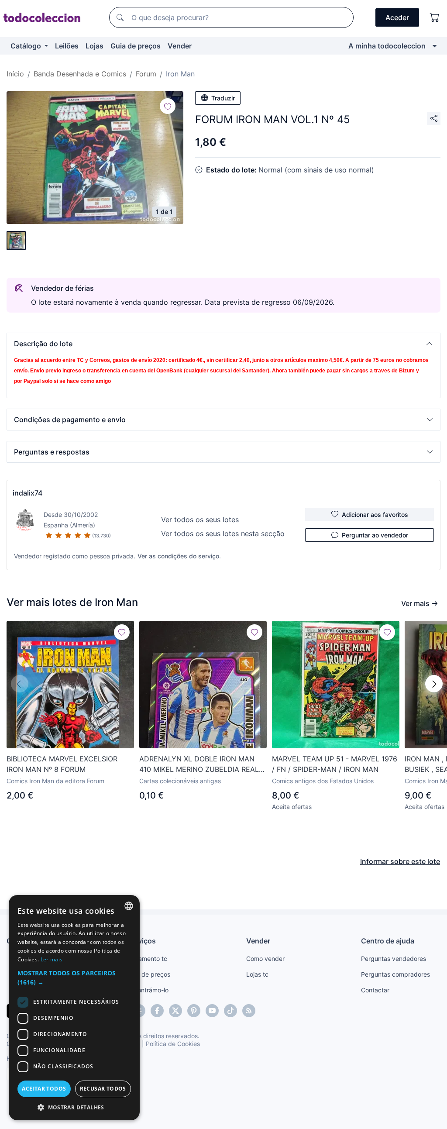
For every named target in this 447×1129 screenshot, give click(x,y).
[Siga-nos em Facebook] (157, 1010)
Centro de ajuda (387, 940)
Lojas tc (257, 974)
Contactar (375, 990)
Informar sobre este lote (400, 861)
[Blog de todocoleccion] (248, 1010)
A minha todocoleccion (387, 45)
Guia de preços (135, 45)
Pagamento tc (147, 958)
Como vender (265, 958)
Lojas (94, 45)
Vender (180, 45)
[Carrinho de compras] (435, 17)
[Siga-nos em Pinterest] (193, 1010)
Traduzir (223, 98)
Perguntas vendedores (393, 958)
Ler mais (51, 959)
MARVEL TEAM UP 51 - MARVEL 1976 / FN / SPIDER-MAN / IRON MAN (334, 764)
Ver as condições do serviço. (179, 556)
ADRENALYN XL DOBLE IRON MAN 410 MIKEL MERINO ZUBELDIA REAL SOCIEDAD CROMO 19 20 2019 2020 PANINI (200, 764)
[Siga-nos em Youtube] (212, 1010)
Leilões (67, 45)
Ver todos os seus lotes (200, 519)
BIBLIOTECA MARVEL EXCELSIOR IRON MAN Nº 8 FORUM (62, 764)
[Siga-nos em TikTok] (230, 1010)
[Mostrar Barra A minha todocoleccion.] (434, 46)
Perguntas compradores (395, 974)
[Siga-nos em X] (175, 1010)
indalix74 (27, 493)
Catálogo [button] (26, 45)
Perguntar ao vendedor (375, 535)
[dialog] (74, 1007)
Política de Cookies (173, 1043)
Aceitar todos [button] (44, 1088)
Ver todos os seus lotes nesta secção (223, 533)
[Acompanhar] (167, 106)
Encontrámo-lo (147, 990)
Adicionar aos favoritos (375, 514)
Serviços (141, 940)
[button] (223, 343)
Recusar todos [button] (103, 1088)
